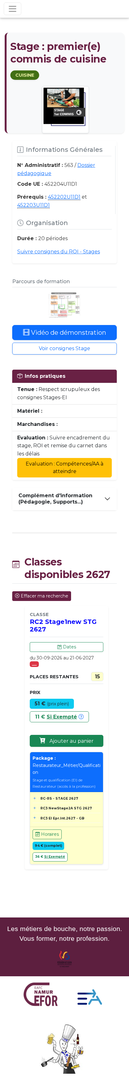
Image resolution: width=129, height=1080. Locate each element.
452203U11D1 (33, 205)
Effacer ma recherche (44, 596)
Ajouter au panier (71, 741)
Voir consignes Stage (64, 348)
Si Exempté (62, 717)
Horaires (49, 834)
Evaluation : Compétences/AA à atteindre (64, 467)
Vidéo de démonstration (67, 332)
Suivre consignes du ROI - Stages (58, 252)
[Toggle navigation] (12, 9)
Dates (69, 647)
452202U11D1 (64, 197)
